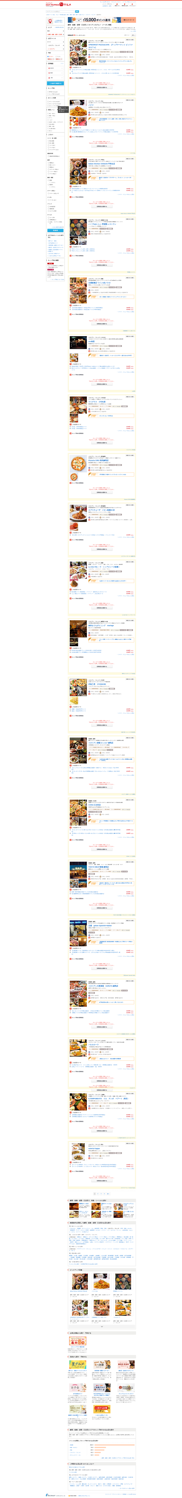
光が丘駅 (76, 1259)
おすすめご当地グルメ (54, 253)
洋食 (105, 1228)
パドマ (91, 105)
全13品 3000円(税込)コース (79, 428)
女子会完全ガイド (53, 243)
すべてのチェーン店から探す (127, 1488)
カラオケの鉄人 (107, 1485)
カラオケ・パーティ (101, 1230)
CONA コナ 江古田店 (130, 856)
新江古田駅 (110, 1257)
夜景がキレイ (93, 1240)
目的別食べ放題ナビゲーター (56, 245)
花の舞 (87, 1485)
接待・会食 (51, 126)
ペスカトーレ (123, 1249)
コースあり (52, 145)
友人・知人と (52, 113)
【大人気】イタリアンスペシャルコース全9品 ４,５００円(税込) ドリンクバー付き (93, 535)
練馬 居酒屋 (102, 1477)
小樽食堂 (109, 1484)
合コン (50, 130)
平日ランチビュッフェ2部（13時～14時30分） (84, 251)
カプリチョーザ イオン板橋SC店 (101, 510)
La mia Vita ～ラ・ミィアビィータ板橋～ (104, 567)
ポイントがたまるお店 (54, 101)
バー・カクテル (111, 1230)
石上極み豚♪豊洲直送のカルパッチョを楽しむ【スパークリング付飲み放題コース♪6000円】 (95, 132)
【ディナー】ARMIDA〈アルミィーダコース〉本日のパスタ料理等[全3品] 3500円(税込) (94, 1164)
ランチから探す (73, 1472)
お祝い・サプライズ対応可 (56, 222)
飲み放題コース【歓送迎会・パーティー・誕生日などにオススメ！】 (89, 591)
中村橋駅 (84, 1257)
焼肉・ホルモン (128, 1228)
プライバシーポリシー (117, 1494)
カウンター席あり (54, 169)
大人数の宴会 (52, 128)
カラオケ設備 (112, 1240)
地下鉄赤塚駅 (97, 1257)
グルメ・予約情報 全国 (61, 14)
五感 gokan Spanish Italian (129, 975)
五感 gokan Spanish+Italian (100, 926)
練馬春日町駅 (105, 1259)
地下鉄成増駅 (127, 1255)
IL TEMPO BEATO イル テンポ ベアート (126, 1137)
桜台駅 (116, 1255)
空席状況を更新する (102, 87)
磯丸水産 (84, 1484)
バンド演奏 (119, 1240)
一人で (50, 120)
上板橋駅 (97, 1255)
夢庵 (122, 1484)
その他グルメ (85, 1232)
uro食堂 (91, 341)
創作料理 (97, 1228)
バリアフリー (108, 1242)
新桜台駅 (90, 1257)
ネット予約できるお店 (54, 94)
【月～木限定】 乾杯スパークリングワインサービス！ (113, 297)
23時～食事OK (76, 1240)
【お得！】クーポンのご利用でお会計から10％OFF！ (112, 581)
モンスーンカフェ (92, 1484)
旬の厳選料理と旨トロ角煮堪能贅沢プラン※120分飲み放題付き (88, 893)
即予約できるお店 (53, 91)
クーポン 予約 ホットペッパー (129, 1)
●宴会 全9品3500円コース (79, 711)
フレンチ (97, 29)
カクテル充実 (53, 211)
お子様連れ (86, 1242)
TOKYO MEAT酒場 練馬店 (98, 867)
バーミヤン (72, 1484)
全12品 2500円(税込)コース (79, 426)
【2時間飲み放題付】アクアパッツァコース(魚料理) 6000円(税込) (88, 1114)
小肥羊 (82, 1485)
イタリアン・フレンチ (90, 14)
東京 (68, 14)
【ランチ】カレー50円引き (106, 416)
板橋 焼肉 (121, 1479)
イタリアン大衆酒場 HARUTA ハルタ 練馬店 (125, 1034)
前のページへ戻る (51, 14)
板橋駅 (80, 1255)
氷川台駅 (123, 1257)
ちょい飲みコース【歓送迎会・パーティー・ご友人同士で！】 (87, 593)
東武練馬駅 (111, 1255)
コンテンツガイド (116, 1)
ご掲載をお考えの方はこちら (84, 1495)
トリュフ (104, 1249)
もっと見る (133, 31)
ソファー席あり (54, 171)
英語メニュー (78, 1242)
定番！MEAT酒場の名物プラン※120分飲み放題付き (85, 892)
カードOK (52, 217)
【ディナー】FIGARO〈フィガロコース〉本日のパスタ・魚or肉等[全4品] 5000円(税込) (94, 1166)
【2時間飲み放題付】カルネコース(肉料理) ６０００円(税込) (87, 1116)
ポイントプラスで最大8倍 (77, 1347)
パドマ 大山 (132, 153)
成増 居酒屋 (109, 1477)
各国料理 (92, 1230)
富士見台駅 (82, 1259)
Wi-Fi (127, 1242)
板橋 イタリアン (83, 1477)
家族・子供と (52, 115)
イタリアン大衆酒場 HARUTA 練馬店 (103, 986)
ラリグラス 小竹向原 (97, 402)
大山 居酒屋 (83, 1479)
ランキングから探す (74, 1264)
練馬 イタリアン (73, 1477)
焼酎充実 (52, 208)
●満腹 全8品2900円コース (79, 709)
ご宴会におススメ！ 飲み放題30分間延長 (110, 1058)
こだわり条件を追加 (57, 227)
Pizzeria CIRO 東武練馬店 (98, 460)
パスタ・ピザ (91, 29)
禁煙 (51, 180)
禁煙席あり (120, 1237)
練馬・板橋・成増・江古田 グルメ (77, 14)
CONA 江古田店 (94, 805)
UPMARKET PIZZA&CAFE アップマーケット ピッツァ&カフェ (121, 94)
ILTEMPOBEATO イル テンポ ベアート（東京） (108, 1099)
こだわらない (72, 1228)
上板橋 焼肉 (107, 1479)
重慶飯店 (72, 1485)
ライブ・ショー (128, 1240)
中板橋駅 (104, 1257)
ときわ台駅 (104, 1255)
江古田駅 (85, 1255)
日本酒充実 (52, 206)
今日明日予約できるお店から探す (89, 1264)
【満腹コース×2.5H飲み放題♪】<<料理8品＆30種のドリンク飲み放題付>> (90, 1012)
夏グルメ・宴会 (52, 241)
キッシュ (89, 1249)
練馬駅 (71, 1255)
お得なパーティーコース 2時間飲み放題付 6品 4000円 (87, 1066)
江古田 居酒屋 (117, 1477)
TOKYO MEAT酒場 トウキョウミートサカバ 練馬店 (124, 915)
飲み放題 (52, 141)
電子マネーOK (109, 1238)
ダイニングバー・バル (87, 1228)
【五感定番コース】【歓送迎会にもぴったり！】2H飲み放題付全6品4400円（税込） (93, 950)
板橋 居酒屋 (100, 1479)
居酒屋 (79, 1228)
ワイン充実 (124, 1238)
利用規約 (124, 1494)
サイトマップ (108, 1494)
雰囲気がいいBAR (84, 1203)
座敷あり (52, 167)
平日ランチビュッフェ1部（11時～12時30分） (84, 249)
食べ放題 (52, 143)
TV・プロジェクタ (102, 1240)
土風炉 (77, 1485)
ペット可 (115, 1242)
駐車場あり (122, 1242)
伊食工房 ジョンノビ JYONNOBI (128, 732)
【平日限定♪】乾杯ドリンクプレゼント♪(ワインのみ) (112, 474)
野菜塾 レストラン (131, 272)
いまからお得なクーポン (55, 255)
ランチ (58, 56)
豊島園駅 (78, 1257)
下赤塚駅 (117, 1257)
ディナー (51, 56)
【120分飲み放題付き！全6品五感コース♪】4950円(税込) (86, 309)
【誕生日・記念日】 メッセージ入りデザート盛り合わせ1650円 (115, 355)
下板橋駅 (72, 1257)
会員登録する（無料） (107, 5)
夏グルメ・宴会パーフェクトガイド (78, 1370)
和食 (102, 1228)
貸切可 (72, 1242)
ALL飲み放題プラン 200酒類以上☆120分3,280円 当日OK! (86, 652)
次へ (108, 1193)
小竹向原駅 (89, 1259)
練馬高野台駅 (97, 1259)
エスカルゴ (116, 1249)
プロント (92, 1485)
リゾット (110, 1249)
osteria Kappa (94, 1148)
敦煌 (104, 1484)
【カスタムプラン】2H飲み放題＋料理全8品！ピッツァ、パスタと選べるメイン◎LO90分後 (95, 73)
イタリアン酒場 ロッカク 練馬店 (100, 743)
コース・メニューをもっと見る (126, 75)
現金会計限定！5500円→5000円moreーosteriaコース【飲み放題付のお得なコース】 (93, 366)
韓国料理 (72, 1230)
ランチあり (52, 147)
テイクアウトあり (54, 149)
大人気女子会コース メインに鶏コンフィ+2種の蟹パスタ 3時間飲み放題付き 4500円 (94, 1065)
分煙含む (53, 182)
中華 (121, 1228)
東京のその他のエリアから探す (77, 1467)
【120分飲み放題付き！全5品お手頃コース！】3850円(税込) (87, 307)
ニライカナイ (116, 1484)
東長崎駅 (128, 1257)
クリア (62, 63)
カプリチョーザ (128, 1484)
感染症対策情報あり (55, 156)
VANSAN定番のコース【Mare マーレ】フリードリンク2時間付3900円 (89, 188)
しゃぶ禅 (78, 1484)
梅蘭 (113, 1485)
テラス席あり (53, 173)
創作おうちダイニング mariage (101, 625)
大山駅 (75, 1255)
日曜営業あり (53, 219)
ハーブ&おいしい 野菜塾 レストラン (102, 224)
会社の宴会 (51, 124)
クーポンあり (53, 200)
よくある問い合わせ (105, 1)
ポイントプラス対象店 (54, 105)
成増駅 (121, 1255)
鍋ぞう (100, 1484)
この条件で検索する (55, 83)
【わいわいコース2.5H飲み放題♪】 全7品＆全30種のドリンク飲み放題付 (91, 1011)
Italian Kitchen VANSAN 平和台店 (101, 164)
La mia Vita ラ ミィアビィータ (128, 614)
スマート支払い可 (54, 193)
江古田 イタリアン (93, 1477)
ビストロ (102, 29)
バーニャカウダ (96, 1249)
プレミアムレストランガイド (126, 1393)
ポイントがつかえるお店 (55, 103)
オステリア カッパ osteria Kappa (128, 1187)
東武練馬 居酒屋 (91, 1479)
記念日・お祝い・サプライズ (56, 122)
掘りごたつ (52, 165)
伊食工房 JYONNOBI (97, 684)
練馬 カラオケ (75, 1479)
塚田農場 (118, 1485)
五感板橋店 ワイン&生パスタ (99, 283)
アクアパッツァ (81, 1249)
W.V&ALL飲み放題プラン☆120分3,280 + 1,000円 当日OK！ (87, 650)
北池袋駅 (91, 1255)
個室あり (52, 162)
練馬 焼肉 (124, 1477)
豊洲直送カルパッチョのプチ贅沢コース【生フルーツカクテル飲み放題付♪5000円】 (93, 130)
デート (50, 117)
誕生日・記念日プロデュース (56, 247)
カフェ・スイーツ (76, 1232)
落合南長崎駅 (113, 1259)
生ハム (73, 1250)
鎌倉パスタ (99, 1485)
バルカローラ (93, 1045)
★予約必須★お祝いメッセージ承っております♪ (111, 1002)
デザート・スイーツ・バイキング (83, 1212)
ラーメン (119, 1230)
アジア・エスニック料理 (82, 1230)
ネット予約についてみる (58, 279)
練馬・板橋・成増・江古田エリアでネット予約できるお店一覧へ (118, 1458)
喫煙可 (51, 184)
